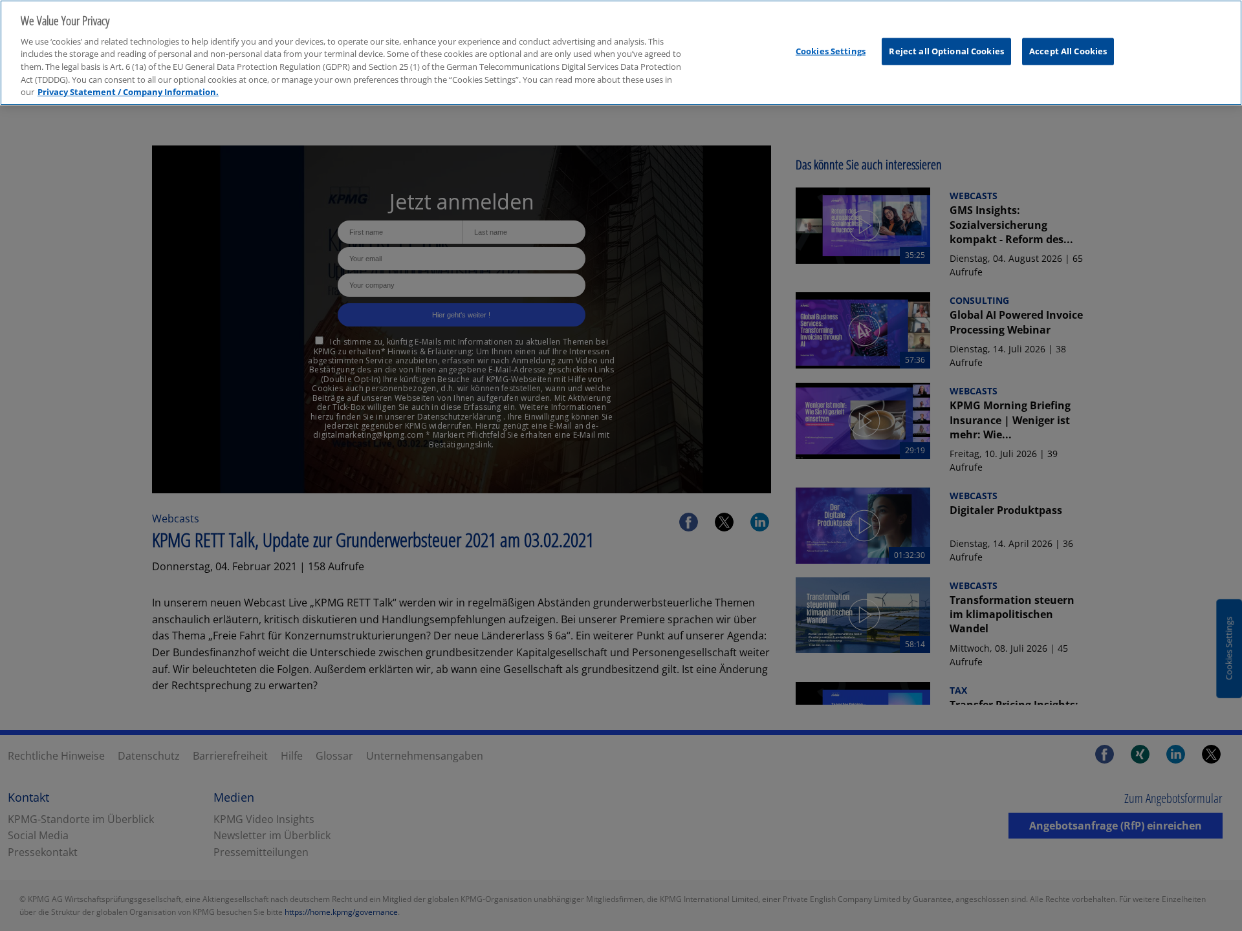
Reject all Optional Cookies (946, 51)
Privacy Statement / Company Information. (128, 92)
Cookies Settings (831, 51)
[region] (621, 52)
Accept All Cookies (1068, 51)
